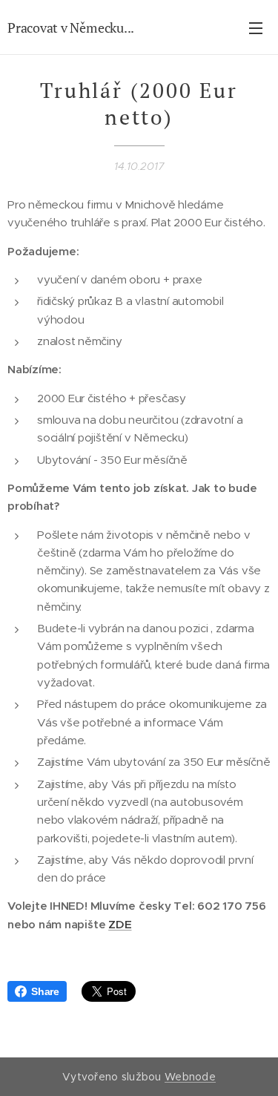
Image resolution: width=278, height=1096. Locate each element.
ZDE (119, 924)
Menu (256, 27)
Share (45, 991)
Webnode (190, 1076)
